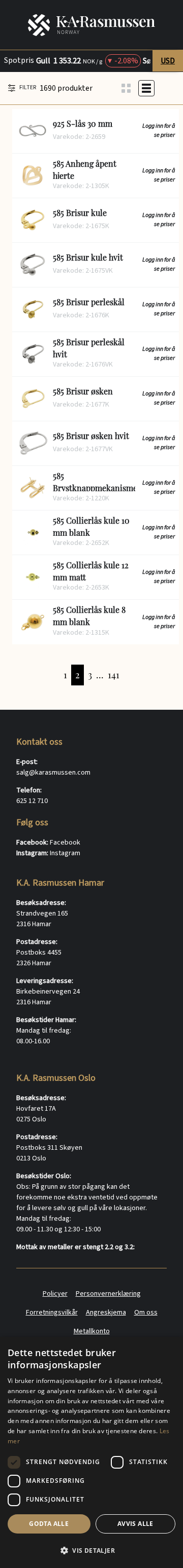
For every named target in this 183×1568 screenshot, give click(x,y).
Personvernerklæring (108, 1294)
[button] (91, 1550)
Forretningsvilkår (52, 1312)
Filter (27, 88)
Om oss (146, 1312)
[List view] (146, 88)
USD (168, 60)
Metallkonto (92, 1331)
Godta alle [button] (49, 1523)
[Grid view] (126, 88)
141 (113, 675)
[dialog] (91, 1452)
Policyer (55, 1294)
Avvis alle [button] (135, 1523)
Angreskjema (106, 1312)
